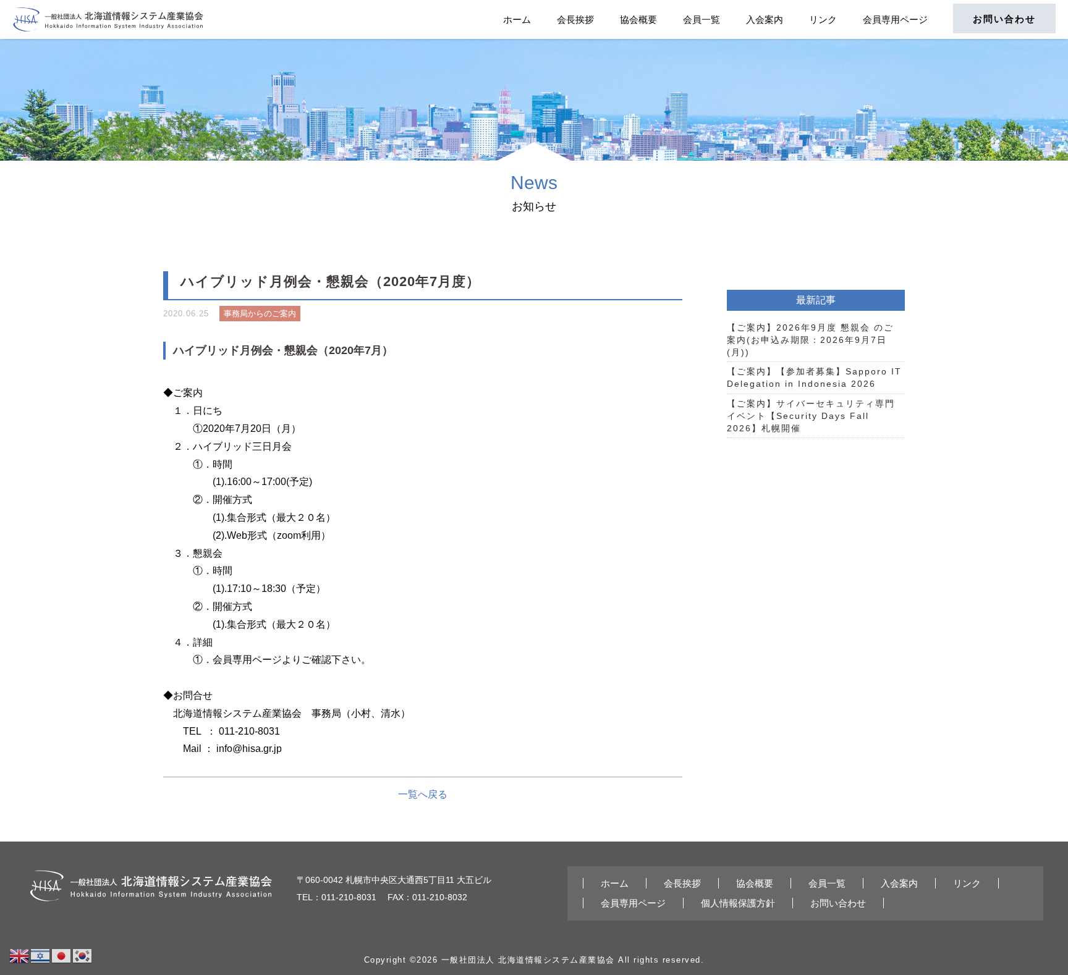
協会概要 (638, 19)
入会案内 (764, 19)
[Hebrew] (40, 955)
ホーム (517, 19)
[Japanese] (61, 955)
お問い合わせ (1004, 19)
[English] (19, 955)
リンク (823, 19)
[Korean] (82, 955)
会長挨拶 (575, 19)
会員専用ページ (895, 19)
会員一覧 (701, 19)
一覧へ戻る (422, 794)
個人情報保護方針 (738, 903)
